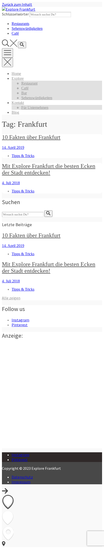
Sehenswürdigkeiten (27, 28)
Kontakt (18, 103)
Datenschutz (22, 477)
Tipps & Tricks (23, 156)
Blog (15, 112)
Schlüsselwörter (15, 14)
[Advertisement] (52, 396)
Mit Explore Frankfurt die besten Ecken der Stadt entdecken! (48, 169)
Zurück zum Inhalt (17, 4)
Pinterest (20, 324)
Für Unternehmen (34, 107)
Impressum (21, 481)
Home (16, 74)
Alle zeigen (11, 297)
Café (15, 33)
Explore (18, 78)
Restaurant (29, 83)
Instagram (20, 320)
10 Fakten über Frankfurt (31, 137)
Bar (24, 93)
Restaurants (20, 24)
